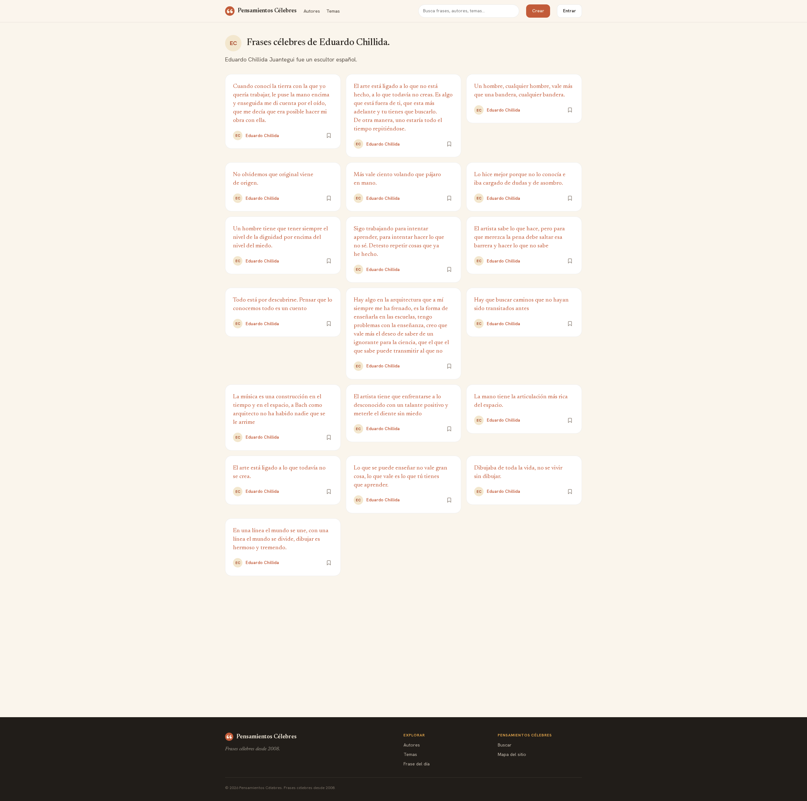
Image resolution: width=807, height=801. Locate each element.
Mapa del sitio (512, 754)
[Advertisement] (403, 633)
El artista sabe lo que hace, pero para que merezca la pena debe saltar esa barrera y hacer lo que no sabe (519, 237)
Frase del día (417, 764)
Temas (333, 11)
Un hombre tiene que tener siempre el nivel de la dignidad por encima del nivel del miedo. (280, 237)
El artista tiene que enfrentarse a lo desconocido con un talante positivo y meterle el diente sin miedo (401, 405)
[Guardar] (329, 135)
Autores (312, 11)
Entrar (569, 11)
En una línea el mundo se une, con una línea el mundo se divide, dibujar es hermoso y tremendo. (280, 539)
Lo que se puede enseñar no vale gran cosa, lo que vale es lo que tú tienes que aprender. (400, 476)
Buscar (505, 745)
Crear (538, 11)
